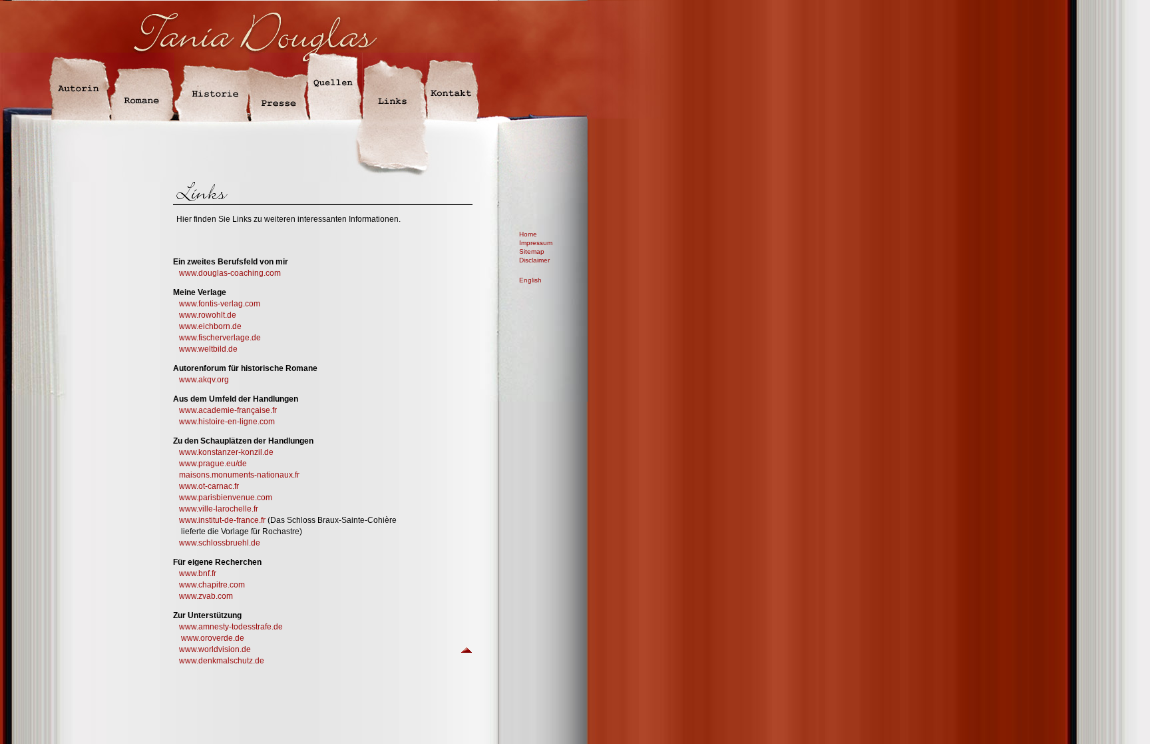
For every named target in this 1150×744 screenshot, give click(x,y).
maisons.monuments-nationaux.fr (236, 475)
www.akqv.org (204, 379)
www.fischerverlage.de (220, 337)
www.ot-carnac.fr (206, 486)
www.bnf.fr (197, 573)
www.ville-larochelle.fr (218, 509)
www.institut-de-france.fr (222, 520)
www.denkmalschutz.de (221, 660)
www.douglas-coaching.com (230, 273)
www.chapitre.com (212, 584)
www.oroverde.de (212, 638)
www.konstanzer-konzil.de (223, 452)
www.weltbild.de (207, 349)
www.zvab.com (206, 596)
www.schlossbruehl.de (219, 543)
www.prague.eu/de (210, 463)
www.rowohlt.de (207, 315)
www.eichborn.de (210, 326)
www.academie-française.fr (228, 410)
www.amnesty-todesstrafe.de (231, 626)
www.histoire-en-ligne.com (227, 421)
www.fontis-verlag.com (219, 303)
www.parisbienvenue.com (225, 497)
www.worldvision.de (215, 649)
